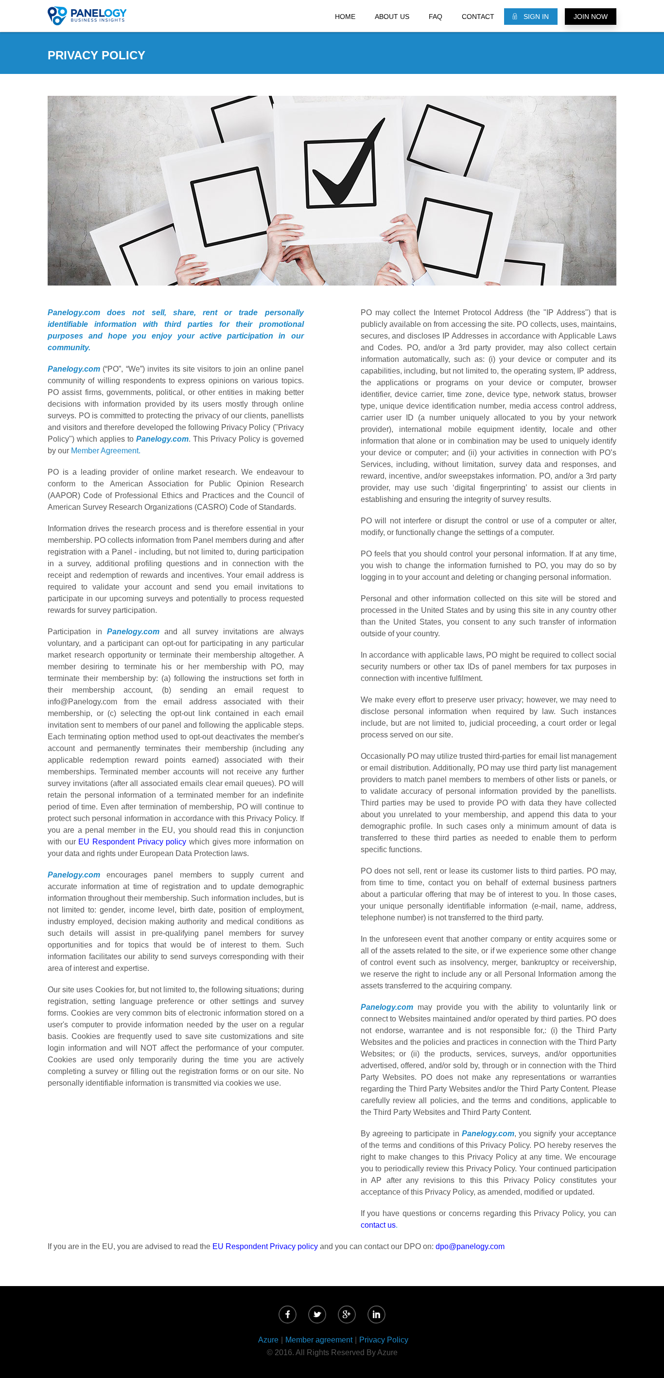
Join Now (591, 16)
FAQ (435, 16)
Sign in (536, 16)
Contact (478, 16)
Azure (268, 1340)
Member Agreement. (105, 451)
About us (392, 16)
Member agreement (318, 1340)
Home (345, 16)
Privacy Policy (383, 1340)
